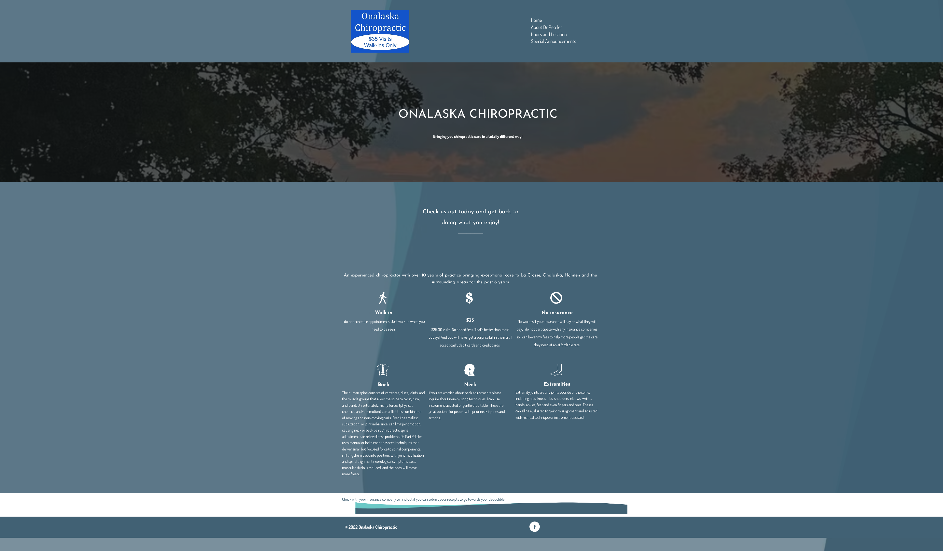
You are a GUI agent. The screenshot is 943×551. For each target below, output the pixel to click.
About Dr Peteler (546, 27)
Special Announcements (553, 41)
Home (536, 20)
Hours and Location (549, 34)
